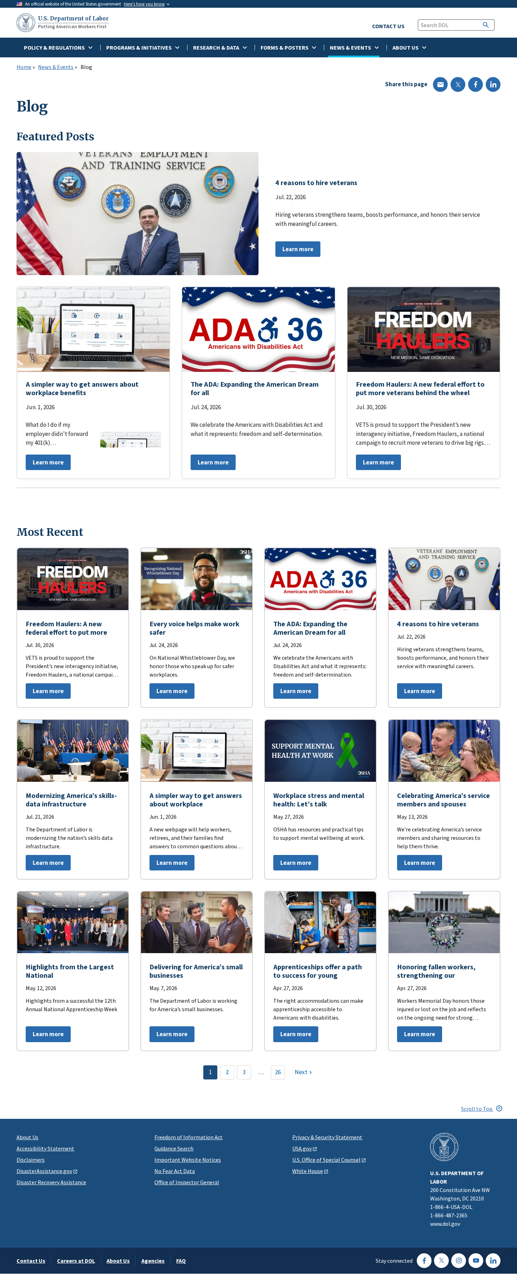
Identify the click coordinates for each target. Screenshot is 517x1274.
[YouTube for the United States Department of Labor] (475, 1260)
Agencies (153, 1260)
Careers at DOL (76, 1260)
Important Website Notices (187, 1159)
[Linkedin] (493, 84)
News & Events (56, 67)
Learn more (294, 251)
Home (24, 67)
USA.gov (302, 1148)
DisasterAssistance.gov (44, 1170)
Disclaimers (31, 1159)
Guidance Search (173, 1148)
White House (307, 1170)
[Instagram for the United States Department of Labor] (458, 1260)
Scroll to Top (477, 1108)
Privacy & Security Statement (327, 1137)
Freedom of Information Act (188, 1137)
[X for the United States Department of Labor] (441, 1260)
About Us (27, 1137)
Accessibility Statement (45, 1148)
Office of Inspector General (186, 1182)
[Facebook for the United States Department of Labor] (424, 1260)
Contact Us (31, 1260)
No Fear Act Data (174, 1170)
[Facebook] (475, 84)
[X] (458, 84)
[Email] (440, 84)
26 (278, 1072)
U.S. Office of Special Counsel (326, 1159)
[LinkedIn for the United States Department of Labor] (493, 1260)
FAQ (181, 1260)
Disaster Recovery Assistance (51, 1182)
